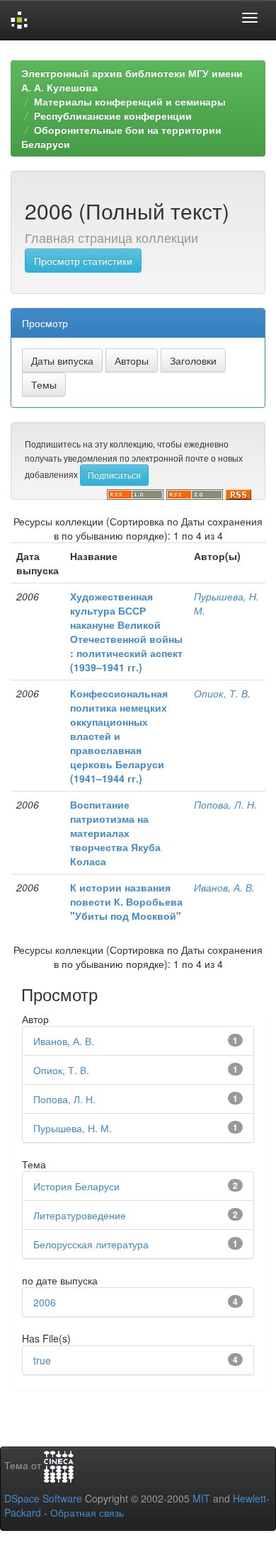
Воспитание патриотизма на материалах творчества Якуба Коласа (115, 832)
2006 (44, 1302)
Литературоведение (79, 1215)
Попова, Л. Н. (225, 804)
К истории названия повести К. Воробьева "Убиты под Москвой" (126, 901)
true (42, 1360)
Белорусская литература (91, 1244)
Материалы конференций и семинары (130, 101)
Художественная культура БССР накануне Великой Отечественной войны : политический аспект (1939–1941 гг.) (126, 631)
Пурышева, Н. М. (72, 1128)
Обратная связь (87, 1512)
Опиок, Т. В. (222, 693)
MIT (201, 1498)
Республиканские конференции (113, 115)
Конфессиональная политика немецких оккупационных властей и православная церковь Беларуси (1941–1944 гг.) (119, 735)
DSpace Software (43, 1498)
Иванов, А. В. (224, 887)
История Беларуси (76, 1186)
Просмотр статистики (83, 260)
